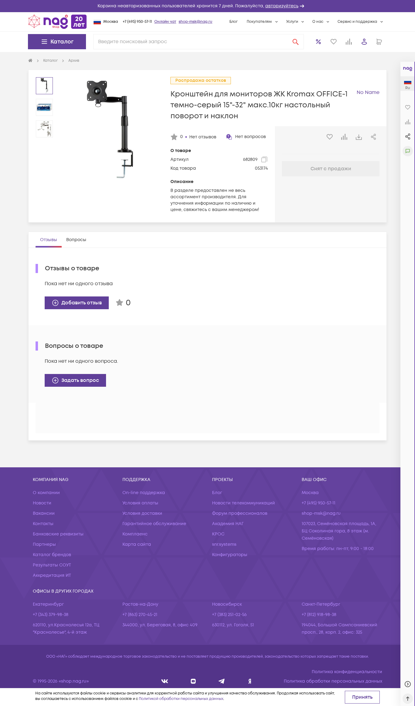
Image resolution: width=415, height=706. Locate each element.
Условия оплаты (140, 503)
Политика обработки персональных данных (333, 681)
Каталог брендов (52, 555)
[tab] (49, 239)
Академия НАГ (228, 524)
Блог (233, 21)
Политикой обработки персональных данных (181, 698)
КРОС (218, 534)
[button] (207, 6)
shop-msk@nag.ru (195, 21)
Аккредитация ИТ (52, 575)
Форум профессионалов (239, 513)
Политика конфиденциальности (347, 672)
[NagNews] (221, 681)
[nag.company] (165, 681)
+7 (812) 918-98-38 (319, 615)
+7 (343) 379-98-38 (50, 615)
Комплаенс (135, 534)
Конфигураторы (229, 555)
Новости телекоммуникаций (243, 503)
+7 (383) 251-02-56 (229, 615)
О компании (46, 493)
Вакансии (44, 513)
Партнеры (44, 544)
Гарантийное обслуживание (154, 524)
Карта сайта (136, 544)
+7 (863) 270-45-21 (139, 615)
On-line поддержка (143, 493)
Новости (42, 503)
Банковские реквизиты (58, 534)
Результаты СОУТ (52, 565)
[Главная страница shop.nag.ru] (57, 21)
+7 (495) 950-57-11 (137, 21)
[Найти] (295, 41)
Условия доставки (142, 513)
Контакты (43, 524)
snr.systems (224, 544)
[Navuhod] (193, 681)
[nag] (250, 681)
